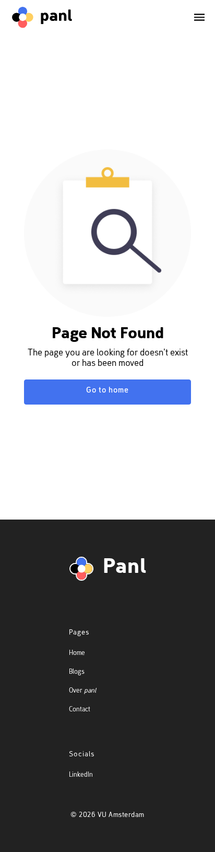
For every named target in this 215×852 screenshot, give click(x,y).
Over (82, 691)
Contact (79, 710)
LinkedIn (81, 775)
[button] (195, 17)
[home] (41, 17)
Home (77, 653)
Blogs (77, 672)
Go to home (107, 391)
